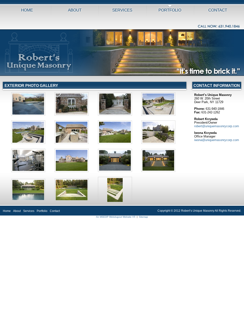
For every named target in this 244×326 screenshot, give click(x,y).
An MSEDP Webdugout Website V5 (115, 217)
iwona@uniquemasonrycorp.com (216, 140)
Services (122, 10)
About (74, 10)
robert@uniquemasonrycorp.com (216, 126)
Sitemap (143, 217)
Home (27, 10)
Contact (217, 10)
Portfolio (169, 10)
